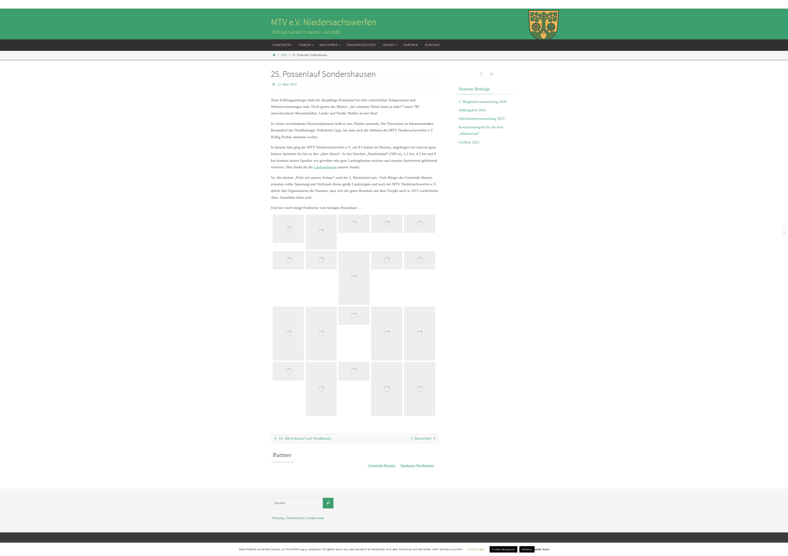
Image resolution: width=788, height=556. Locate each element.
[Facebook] (783, 226)
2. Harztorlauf (421, 438)
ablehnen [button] (527, 549)
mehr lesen (542, 549)
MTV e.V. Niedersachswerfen (323, 22)
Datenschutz (296, 518)
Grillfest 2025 (469, 142)
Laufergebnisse (325, 167)
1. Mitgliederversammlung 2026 (483, 102)
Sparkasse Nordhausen (406, 465)
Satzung (278, 518)
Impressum (316, 518)
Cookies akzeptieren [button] (503, 549)
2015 (284, 55)
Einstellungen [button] (475, 549)
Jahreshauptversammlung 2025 (482, 118)
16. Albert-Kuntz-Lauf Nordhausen (304, 438)
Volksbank (435, 465)
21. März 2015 (287, 84)
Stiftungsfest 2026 (472, 110)
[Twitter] (783, 233)
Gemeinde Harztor (370, 465)
